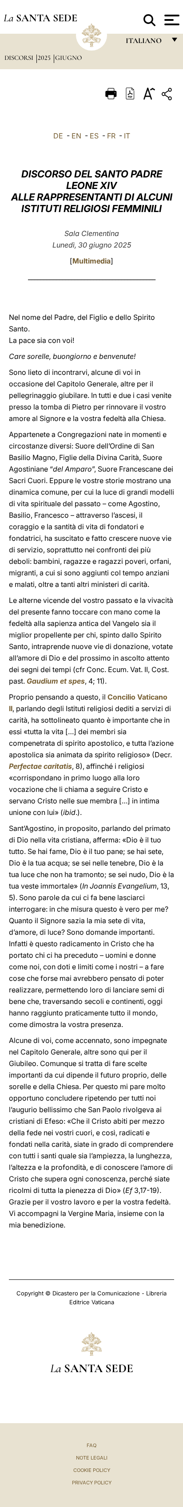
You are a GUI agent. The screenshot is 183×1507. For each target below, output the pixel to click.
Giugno (68, 58)
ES (94, 135)
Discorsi (19, 58)
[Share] (168, 95)
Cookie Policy (91, 1470)
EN (76, 135)
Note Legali (91, 1458)
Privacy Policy (91, 1482)
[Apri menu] (170, 20)
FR (111, 135)
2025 (45, 58)
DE (58, 135)
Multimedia (91, 260)
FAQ (91, 1445)
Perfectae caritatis (40, 766)
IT (127, 135)
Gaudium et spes (56, 681)
